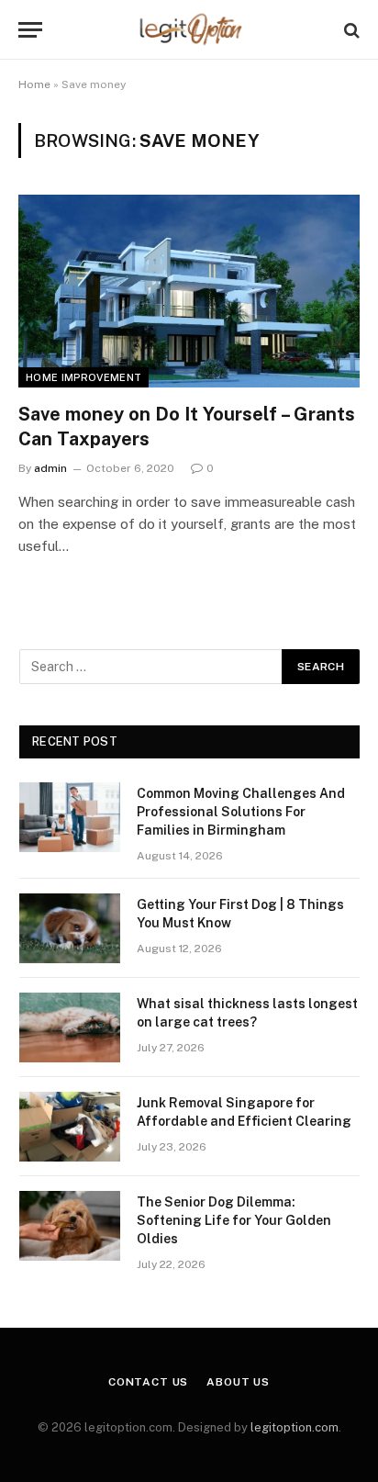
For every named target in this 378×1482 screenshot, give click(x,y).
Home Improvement (83, 377)
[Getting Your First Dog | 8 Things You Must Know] (69, 928)
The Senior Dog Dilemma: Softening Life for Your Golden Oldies (234, 1220)
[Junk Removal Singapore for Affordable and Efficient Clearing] (69, 1127)
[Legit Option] (189, 30)
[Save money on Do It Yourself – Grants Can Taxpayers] (189, 291)
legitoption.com (294, 1427)
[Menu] (30, 30)
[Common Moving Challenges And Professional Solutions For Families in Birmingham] (69, 817)
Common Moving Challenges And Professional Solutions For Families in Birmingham (241, 811)
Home (34, 84)
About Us (238, 1381)
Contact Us (148, 1381)
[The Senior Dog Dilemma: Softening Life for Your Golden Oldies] (69, 1226)
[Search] (350, 30)
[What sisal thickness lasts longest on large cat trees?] (69, 1027)
